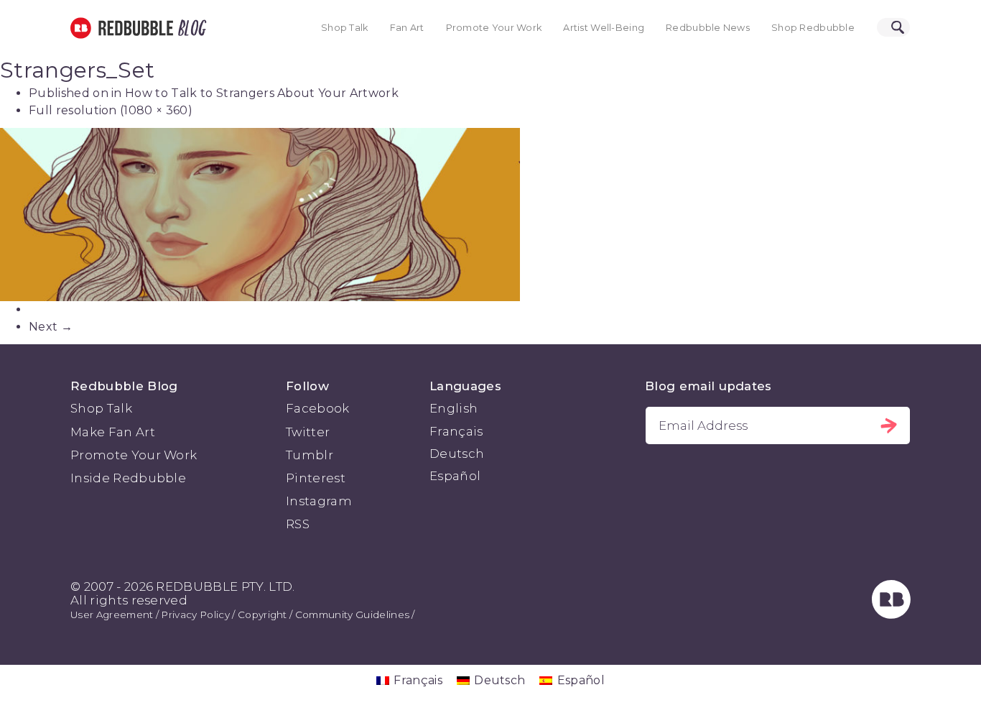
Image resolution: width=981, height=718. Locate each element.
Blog (189, 28)
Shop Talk (344, 27)
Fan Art (407, 27)
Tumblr (309, 455)
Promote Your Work (494, 27)
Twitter (308, 432)
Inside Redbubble (128, 478)
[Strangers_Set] (490, 214)
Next (51, 326)
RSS (298, 524)
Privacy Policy (195, 614)
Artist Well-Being (603, 27)
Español (454, 476)
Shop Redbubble (813, 27)
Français (456, 431)
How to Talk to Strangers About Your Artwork (262, 93)
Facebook (318, 408)
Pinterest (315, 478)
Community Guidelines (352, 614)
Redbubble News (708, 27)
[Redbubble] (891, 614)
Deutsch (456, 453)
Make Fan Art (112, 432)
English (453, 408)
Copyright (262, 614)
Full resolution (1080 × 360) (110, 110)
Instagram (319, 501)
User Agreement (111, 614)
